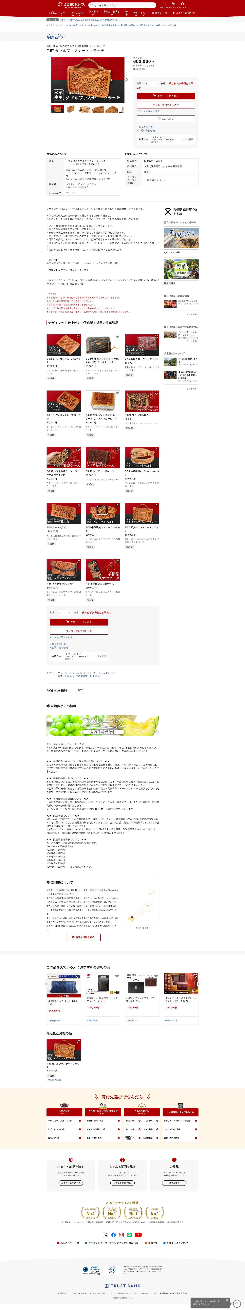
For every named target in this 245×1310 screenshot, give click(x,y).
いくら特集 (148, 1121)
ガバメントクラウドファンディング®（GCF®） (113, 1243)
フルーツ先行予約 (94, 1138)
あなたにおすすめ (112, 13)
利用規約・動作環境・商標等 (173, 1293)
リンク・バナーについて (101, 1293)
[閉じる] (227, 1300)
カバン (80, 673)
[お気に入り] (237, 1304)
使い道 (140, 13)
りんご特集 (130, 1129)
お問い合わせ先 (147, 130)
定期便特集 (148, 1138)
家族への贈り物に (171, 1138)
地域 (77, 13)
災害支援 (153, 1243)
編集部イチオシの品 (95, 1121)
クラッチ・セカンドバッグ (101, 673)
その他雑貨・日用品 (87, 676)
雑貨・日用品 (65, 676)
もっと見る (192, 314)
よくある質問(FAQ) (122, 1183)
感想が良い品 (53, 1138)
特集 (126, 13)
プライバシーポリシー (126, 1293)
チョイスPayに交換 (172, 1129)
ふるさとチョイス (70, 1243)
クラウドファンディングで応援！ (178, 1121)
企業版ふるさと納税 (177, 1243)
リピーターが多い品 (56, 1129)
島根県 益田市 (54, 1080)
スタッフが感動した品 (96, 1129)
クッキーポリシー (148, 1293)
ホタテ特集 (148, 1129)
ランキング (93, 13)
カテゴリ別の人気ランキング (60, 1121)
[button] (78, 337)
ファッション (65, 673)
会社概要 (62, 1293)
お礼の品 (57, 13)
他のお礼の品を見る (78, 187)
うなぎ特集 (130, 1121)
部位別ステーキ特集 (130, 1138)
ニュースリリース (78, 1293)
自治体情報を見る (85, 937)
